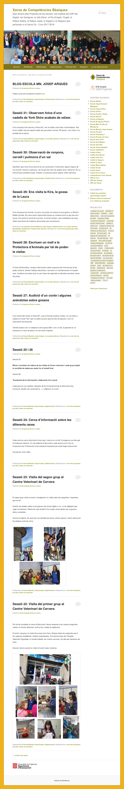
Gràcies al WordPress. (62, 780)
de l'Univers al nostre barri (100, 229)
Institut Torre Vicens (97, 173)
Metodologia (41, 67)
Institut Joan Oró (96, 157)
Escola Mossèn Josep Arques (33, 99)
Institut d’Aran (95, 152)
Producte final (70, 67)
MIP (92, 263)
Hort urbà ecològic (105, 241)
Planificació (28, 67)
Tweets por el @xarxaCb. (98, 288)
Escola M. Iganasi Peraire (99, 121)
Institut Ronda (95, 167)
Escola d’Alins (95, 111)
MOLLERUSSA (100, 263)
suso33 (105, 275)
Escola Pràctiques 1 (97, 134)
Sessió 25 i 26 (23, 349)
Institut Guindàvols (97, 155)
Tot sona (109, 278)
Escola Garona (95, 116)
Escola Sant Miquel (97, 142)
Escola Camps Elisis (98, 109)
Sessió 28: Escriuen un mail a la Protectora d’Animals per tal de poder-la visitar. (41, 247)
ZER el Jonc (94, 178)
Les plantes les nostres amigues (102, 260)
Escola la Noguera (97, 119)
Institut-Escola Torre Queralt (100, 175)
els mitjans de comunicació (100, 234)
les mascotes (107, 258)
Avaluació (83, 67)
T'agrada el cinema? (98, 278)
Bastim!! (104, 213)
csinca (38, 88)
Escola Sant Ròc (96, 144)
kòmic (101, 248)
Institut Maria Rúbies (98, 165)
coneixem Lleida (103, 218)
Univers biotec (96, 280)
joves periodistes (97, 246)
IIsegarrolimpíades (97, 243)
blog (43, 93)
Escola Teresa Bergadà (98, 147)
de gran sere (103, 228)
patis (99, 265)
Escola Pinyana (96, 132)
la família (105, 250)
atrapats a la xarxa (97, 211)
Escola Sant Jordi (97, 139)
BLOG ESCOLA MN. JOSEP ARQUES (40, 84)
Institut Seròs (95, 170)
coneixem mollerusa (98, 221)
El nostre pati (101, 233)
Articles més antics (20, 755)
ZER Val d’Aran (95, 183)
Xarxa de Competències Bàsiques (40, 9)
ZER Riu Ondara (96, 180)
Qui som (16, 67)
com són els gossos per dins (68, 229)
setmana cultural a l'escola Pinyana (101, 274)
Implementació (55, 67)
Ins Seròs (108, 243)
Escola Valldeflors (97, 150)
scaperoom (95, 273)
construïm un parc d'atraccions (102, 222)
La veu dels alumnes (99, 67)
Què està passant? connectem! (101, 269)
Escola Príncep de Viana (99, 137)
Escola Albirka (95, 101)
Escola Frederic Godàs (98, 114)
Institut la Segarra (97, 160)
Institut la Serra (96, 162)
